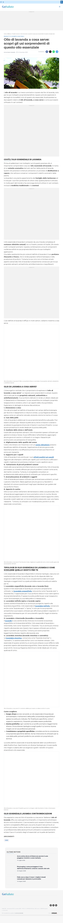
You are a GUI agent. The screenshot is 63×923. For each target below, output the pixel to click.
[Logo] (8, 6)
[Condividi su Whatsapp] (53, 51)
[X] (3, 2)
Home (5, 33)
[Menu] (59, 6)
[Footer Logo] (29, 894)
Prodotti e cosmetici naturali (14, 36)
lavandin (8, 621)
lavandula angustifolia (23, 591)
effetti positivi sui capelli (43, 457)
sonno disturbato (43, 445)
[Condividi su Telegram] (57, 51)
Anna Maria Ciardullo (9, 52)
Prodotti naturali (16, 33)
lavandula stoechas (14, 638)
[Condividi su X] (50, 51)
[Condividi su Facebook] (47, 51)
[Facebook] (1, 2)
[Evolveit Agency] (54, 913)
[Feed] (56, 905)
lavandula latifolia (42, 606)
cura (6, 840)
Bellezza (9, 33)
